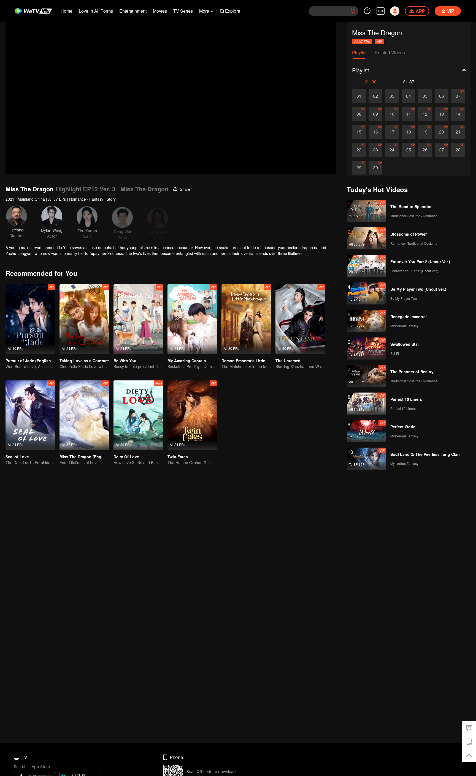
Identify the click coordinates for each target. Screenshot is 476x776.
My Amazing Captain (186, 360)
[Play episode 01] (359, 96)
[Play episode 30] (375, 168)
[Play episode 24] (392, 150)
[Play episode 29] (359, 168)
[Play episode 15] (359, 132)
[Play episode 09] (375, 114)
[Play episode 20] (441, 132)
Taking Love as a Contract (84, 360)
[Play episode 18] (408, 132)
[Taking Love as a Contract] (84, 319)
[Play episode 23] (375, 150)
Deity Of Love (126, 456)
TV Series (183, 11)
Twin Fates (177, 456)
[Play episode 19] (425, 132)
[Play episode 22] (359, 150)
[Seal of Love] (30, 415)
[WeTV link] (33, 11)
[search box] (353, 11)
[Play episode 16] (375, 132)
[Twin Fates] (192, 415)
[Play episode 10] (392, 114)
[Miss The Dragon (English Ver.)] (84, 415)
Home (66, 11)
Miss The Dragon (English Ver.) (88, 456)
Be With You (124, 360)
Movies (160, 11)
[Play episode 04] (408, 96)
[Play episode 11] (408, 114)
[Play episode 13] (441, 114)
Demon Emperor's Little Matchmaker (255, 360)
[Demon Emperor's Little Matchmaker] (246, 319)
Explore (232, 11)
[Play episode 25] (408, 150)
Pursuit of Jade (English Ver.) (33, 360)
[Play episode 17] (392, 132)
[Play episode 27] (441, 150)
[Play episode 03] (392, 96)
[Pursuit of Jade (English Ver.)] (30, 319)
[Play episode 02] (375, 96)
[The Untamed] (300, 319)
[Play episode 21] (458, 132)
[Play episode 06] (441, 96)
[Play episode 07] (458, 96)
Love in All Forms (96, 11)
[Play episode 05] (425, 96)
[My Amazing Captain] (192, 319)
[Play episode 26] (425, 150)
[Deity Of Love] (138, 415)
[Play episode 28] (458, 150)
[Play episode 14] (458, 114)
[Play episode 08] (359, 114)
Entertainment (133, 11)
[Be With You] (138, 319)
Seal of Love (17, 456)
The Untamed (288, 360)
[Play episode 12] (425, 114)
